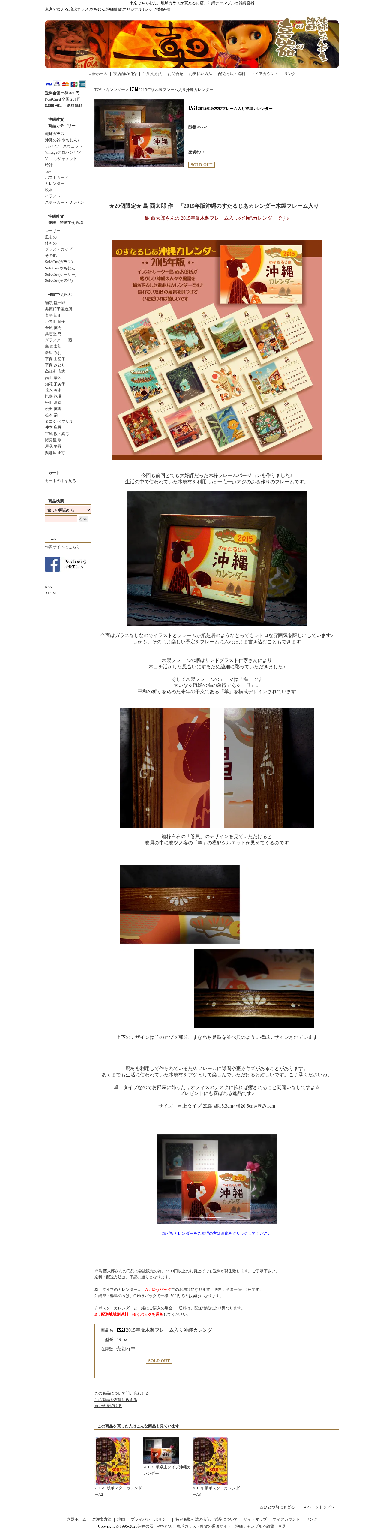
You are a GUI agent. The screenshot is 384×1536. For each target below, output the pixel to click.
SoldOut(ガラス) (59, 262)
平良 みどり (55, 365)
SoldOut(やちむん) (60, 268)
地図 (121, 1519)
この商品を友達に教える (115, 1399)
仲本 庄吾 (53, 427)
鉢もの (51, 243)
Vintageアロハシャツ (63, 152)
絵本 (49, 190)
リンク (290, 73)
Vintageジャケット (61, 158)
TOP (98, 89)
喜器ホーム (98, 73)
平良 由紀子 (55, 359)
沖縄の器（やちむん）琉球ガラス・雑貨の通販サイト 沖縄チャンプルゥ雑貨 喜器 (212, 1526)
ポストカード (56, 177)
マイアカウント (264, 73)
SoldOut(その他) (59, 280)
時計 (49, 165)
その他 (51, 255)
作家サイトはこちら (62, 547)
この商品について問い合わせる (121, 1393)
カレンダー (54, 183)
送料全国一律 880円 (62, 93)
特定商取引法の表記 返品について (207, 1519)
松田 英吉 (53, 409)
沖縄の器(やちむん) (62, 140)
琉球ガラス (54, 133)
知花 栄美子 (55, 384)
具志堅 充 (53, 334)
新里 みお (53, 352)
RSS (48, 587)
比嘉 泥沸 (53, 396)
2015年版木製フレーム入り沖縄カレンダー (176, 89)
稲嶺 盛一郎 (55, 302)
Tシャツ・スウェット (63, 146)
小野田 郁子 (55, 321)
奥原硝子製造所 (58, 309)
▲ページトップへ (318, 1507)
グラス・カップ (58, 249)
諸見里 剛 (53, 440)
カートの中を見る (60, 481)
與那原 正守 (55, 452)
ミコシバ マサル (59, 421)
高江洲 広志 (55, 371)
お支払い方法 (200, 73)
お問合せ (175, 73)
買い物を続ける (108, 1405)
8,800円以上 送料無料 (63, 105)
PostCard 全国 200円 (63, 99)
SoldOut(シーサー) (60, 274)
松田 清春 (53, 402)
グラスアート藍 (58, 340)
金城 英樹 (53, 328)
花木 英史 (53, 390)
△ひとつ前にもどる (277, 1507)
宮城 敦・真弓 (57, 433)
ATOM (50, 593)
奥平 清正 (53, 315)
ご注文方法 (152, 73)
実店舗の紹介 (125, 73)
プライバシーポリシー (150, 1519)
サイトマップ (255, 1519)
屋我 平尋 (53, 446)
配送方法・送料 (231, 73)
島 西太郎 (53, 346)
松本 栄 (51, 415)
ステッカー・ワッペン (64, 202)
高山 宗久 (53, 377)
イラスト (53, 196)
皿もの (51, 237)
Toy (48, 171)
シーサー (53, 230)
